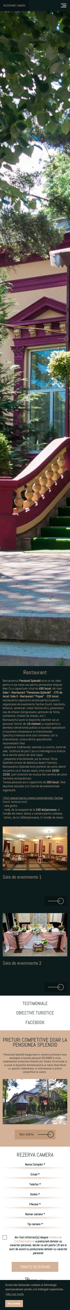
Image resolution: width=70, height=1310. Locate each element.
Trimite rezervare (35, 1266)
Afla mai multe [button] (15, 1294)
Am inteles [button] (14, 1303)
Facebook (35, 1022)
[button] (7, 338)
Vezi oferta (26, 1134)
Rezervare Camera (14, 5)
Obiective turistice (35, 1013)
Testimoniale (35, 1003)
